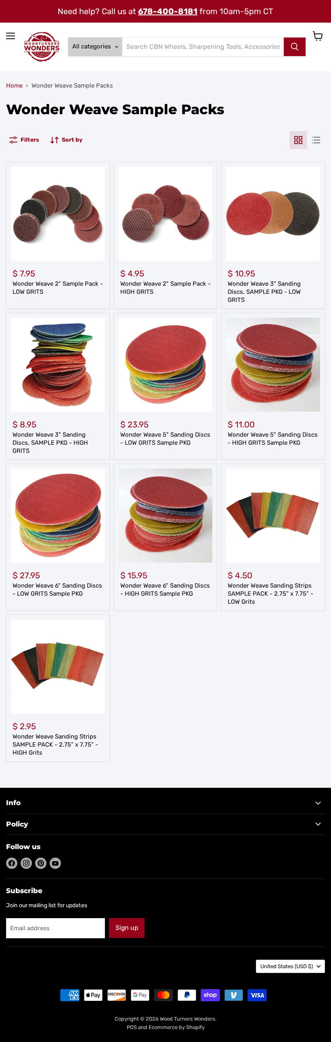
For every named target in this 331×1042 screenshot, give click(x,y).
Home (14, 85)
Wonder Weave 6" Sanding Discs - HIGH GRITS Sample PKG (165, 589)
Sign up (126, 927)
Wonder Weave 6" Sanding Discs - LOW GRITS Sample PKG (57, 589)
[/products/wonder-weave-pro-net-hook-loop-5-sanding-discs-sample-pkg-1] (166, 365)
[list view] (316, 140)
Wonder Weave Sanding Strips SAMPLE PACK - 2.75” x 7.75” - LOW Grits (270, 593)
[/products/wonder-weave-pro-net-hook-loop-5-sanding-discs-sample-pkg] (58, 516)
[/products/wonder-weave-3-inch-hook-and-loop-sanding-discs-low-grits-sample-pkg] (273, 214)
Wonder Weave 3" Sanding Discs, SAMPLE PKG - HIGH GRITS (50, 442)
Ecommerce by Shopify (177, 1027)
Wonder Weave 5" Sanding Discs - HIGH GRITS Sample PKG (273, 438)
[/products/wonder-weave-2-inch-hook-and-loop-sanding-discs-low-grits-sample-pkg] (58, 214)
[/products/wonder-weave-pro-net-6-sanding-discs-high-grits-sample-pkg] (166, 516)
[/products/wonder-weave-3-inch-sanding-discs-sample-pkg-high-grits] (58, 365)
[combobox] (203, 47)
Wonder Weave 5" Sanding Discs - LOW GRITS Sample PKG (165, 438)
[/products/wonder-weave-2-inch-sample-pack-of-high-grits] (166, 214)
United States (286, 966)
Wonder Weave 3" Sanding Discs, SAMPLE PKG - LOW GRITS (264, 291)
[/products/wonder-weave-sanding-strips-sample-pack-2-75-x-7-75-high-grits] (58, 666)
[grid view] (298, 140)
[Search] (295, 47)
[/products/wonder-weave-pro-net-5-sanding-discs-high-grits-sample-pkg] (273, 365)
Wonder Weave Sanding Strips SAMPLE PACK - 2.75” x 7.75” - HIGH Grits (55, 744)
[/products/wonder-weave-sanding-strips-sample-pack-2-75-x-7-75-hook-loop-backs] (273, 516)
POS (132, 1027)
